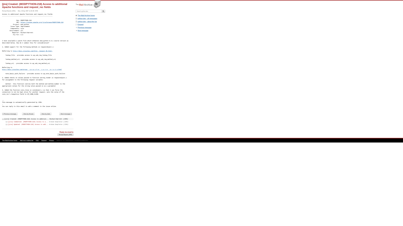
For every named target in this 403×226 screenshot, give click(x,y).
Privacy (51, 140)
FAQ (37, 140)
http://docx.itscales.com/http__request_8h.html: (32, 51)
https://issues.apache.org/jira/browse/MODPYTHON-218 (42, 22)
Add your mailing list (26, 140)
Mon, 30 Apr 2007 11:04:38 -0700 (28, 11)
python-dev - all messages (87, 18)
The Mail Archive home (86, 15)
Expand (80, 24)
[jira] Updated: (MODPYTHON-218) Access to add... (28, 124)
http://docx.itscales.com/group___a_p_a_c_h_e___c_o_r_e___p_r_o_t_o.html (32, 69)
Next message (65, 114)
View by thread (28, 114)
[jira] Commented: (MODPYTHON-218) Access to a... (28, 122)
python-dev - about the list (87, 21)
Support (44, 140)
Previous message (10, 114)
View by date (46, 114)
